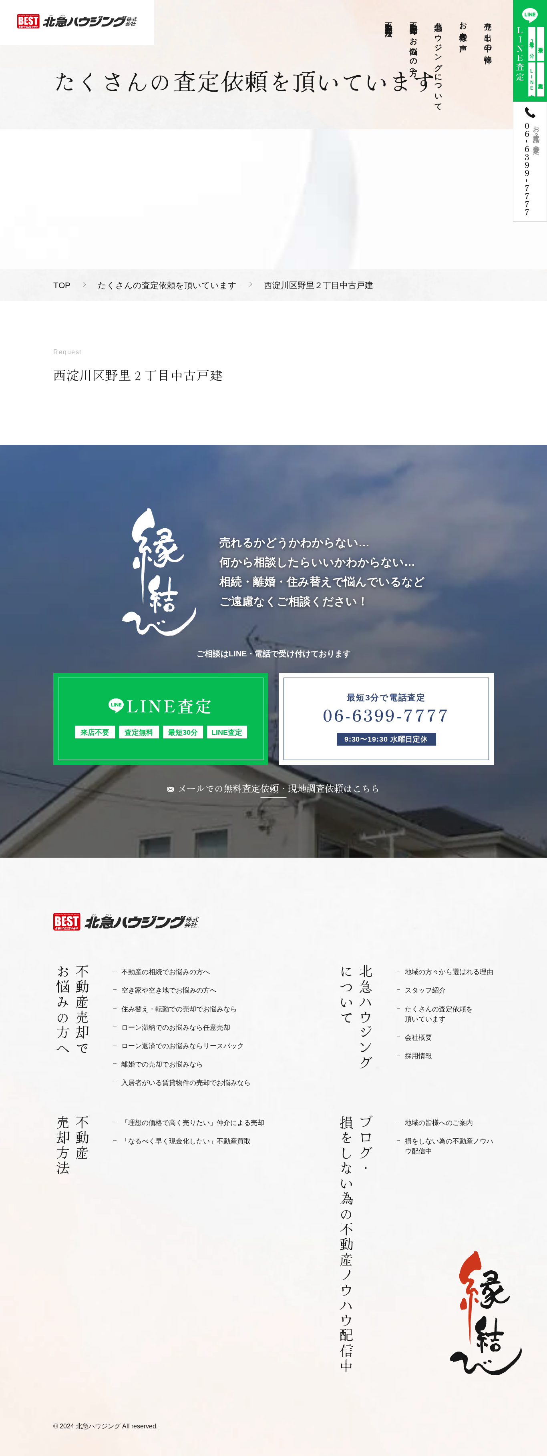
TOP (61, 285)
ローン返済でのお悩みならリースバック (182, 1046)
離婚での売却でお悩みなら (162, 1064)
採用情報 (418, 1056)
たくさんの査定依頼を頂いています (167, 285)
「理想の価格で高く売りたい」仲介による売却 (192, 1123)
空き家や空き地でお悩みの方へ (169, 990)
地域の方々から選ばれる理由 (449, 972)
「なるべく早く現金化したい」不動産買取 (186, 1141)
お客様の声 (463, 28)
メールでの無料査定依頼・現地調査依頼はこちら (278, 788)
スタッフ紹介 (425, 990)
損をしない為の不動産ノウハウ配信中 (449, 1146)
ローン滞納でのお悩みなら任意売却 (175, 1027)
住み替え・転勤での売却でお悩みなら (179, 1009)
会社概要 (418, 1037)
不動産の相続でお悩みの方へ (165, 972)
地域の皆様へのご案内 (439, 1123)
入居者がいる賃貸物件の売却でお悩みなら (186, 1083)
